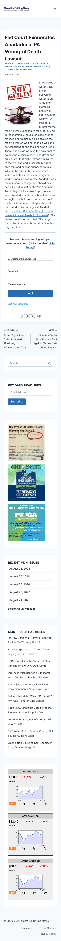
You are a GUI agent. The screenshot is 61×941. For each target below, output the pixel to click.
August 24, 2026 (19, 600)
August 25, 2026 (19, 592)
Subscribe (17, 401)
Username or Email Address (22, 259)
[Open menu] (54, 9)
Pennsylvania (24, 69)
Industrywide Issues (37, 66)
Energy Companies (15, 66)
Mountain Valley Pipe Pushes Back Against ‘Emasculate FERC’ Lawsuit (45, 339)
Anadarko (23, 64)
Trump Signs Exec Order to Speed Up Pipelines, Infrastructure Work (15, 339)
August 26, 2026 (19, 584)
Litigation (10, 69)
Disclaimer (27, 928)
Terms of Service (46, 928)
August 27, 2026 (19, 576)
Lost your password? (18, 304)
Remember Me (17, 284)
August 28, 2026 (19, 568)
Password (13, 271)
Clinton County (39, 64)
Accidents (10, 64)
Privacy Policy (48, 933)
